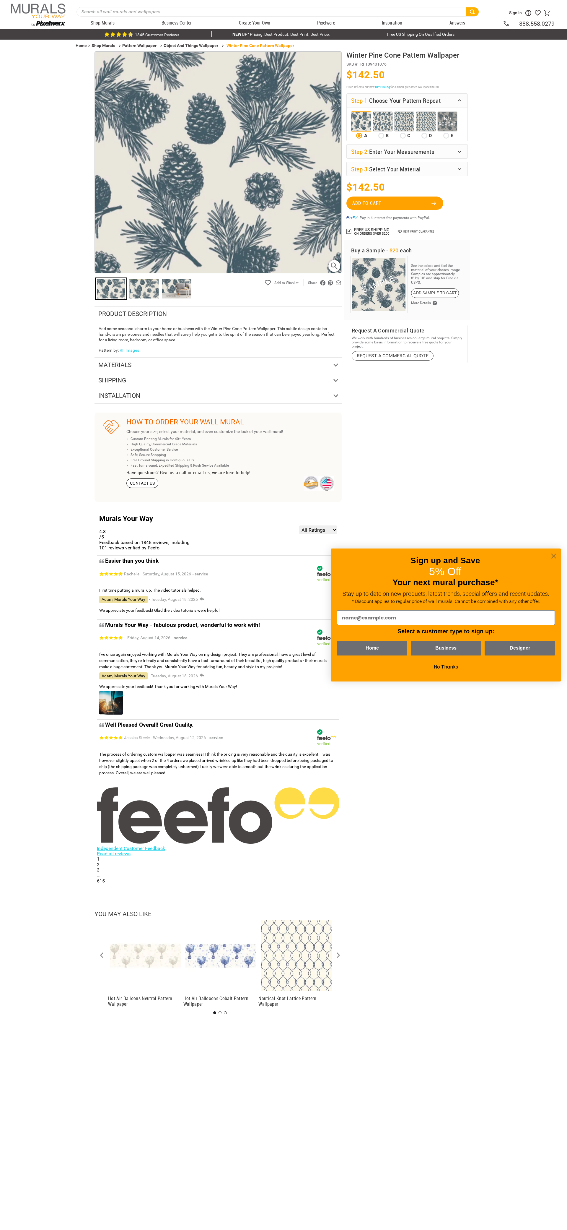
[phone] (511, 23)
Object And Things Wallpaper (191, 45)
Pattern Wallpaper (139, 45)
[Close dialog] (553, 556)
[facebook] (322, 282)
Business (446, 647)
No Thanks (446, 666)
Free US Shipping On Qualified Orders (420, 34)
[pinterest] (330, 282)
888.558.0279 (537, 23)
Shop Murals (103, 45)
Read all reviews (114, 853)
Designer (520, 647)
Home (372, 647)
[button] (102, 955)
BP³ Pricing (382, 87)
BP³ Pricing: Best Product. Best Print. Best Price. (281, 34)
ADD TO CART (366, 203)
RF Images (129, 350)
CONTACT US (142, 483)
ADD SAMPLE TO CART (435, 293)
